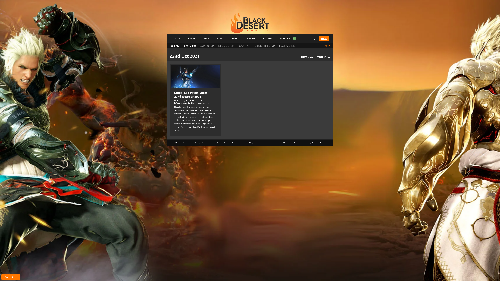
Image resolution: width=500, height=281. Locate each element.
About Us (323, 143)
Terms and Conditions (284, 143)
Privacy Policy (299, 143)
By (178, 103)
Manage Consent (312, 143)
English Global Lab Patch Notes (194, 101)
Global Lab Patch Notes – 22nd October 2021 (192, 94)
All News (177, 101)
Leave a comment (203, 103)
